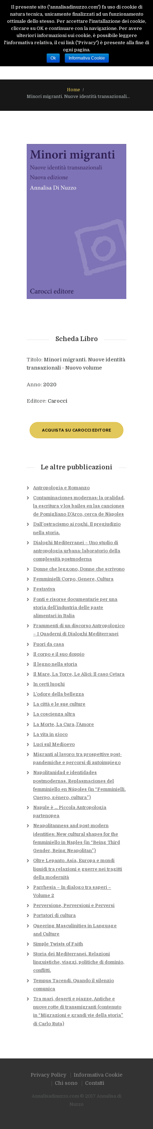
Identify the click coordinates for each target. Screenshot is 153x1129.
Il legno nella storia (55, 664)
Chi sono (66, 1083)
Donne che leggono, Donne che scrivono (79, 569)
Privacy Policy (48, 1075)
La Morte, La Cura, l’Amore (63, 724)
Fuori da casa (48, 644)
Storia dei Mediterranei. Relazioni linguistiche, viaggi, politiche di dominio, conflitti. (78, 962)
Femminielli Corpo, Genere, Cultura (73, 579)
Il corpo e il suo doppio (58, 654)
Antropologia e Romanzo (61, 487)
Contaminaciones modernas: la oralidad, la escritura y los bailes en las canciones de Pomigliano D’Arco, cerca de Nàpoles (79, 506)
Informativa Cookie (98, 1075)
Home (73, 89)
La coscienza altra (54, 714)
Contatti (94, 1083)
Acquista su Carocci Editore (76, 430)
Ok (53, 58)
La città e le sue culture (59, 704)
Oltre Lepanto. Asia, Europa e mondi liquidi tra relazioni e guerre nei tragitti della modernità (77, 869)
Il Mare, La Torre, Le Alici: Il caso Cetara (79, 674)
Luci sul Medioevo (54, 744)
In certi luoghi (49, 684)
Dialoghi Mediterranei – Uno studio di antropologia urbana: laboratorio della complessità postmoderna (76, 551)
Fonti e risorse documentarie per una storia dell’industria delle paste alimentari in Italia (75, 607)
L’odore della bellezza (58, 694)
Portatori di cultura (54, 915)
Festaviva (44, 589)
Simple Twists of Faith (58, 944)
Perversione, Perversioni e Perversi (74, 905)
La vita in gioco (50, 734)
